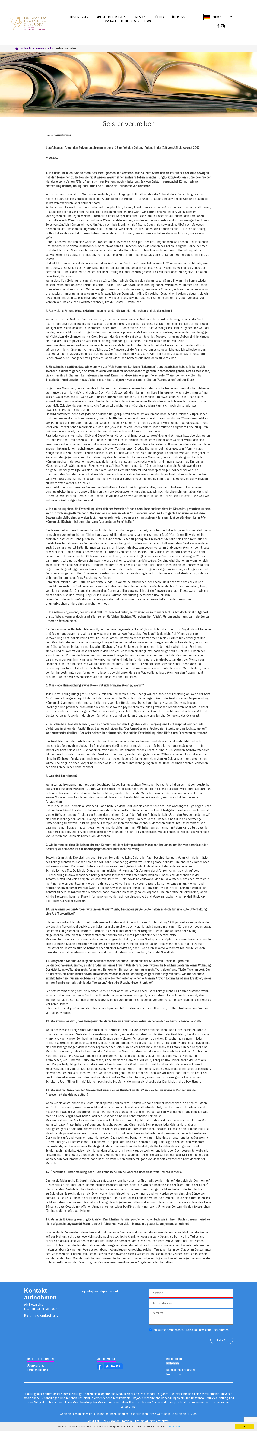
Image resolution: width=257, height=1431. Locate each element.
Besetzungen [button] (79, 17)
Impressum (173, 1374)
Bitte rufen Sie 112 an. (182, 1414)
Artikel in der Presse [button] (112, 17)
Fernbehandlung (37, 1370)
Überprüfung (35, 1365)
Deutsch (215, 17)
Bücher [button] (159, 17)
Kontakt (110, 21)
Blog (147, 21)
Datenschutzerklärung (180, 1370)
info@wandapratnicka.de (103, 1291)
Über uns (178, 17)
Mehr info (174, 1426)
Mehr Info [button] (129, 21)
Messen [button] (141, 17)
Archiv (50, 48)
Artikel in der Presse (32, 48)
